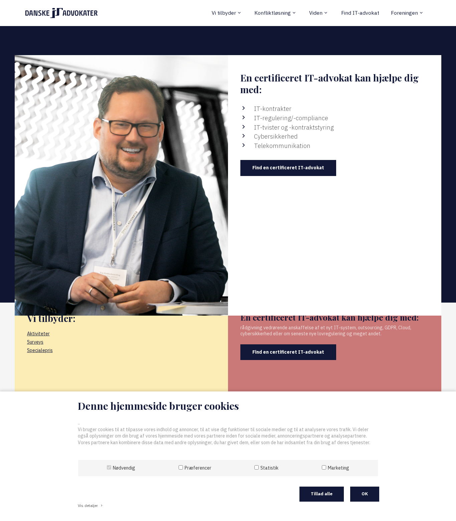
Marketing (338, 468)
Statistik (269, 468)
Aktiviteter (38, 334)
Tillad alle (321, 494)
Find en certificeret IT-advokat (288, 168)
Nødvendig (124, 468)
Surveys (35, 342)
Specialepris (40, 350)
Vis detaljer (90, 505)
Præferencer (198, 468)
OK (365, 494)
